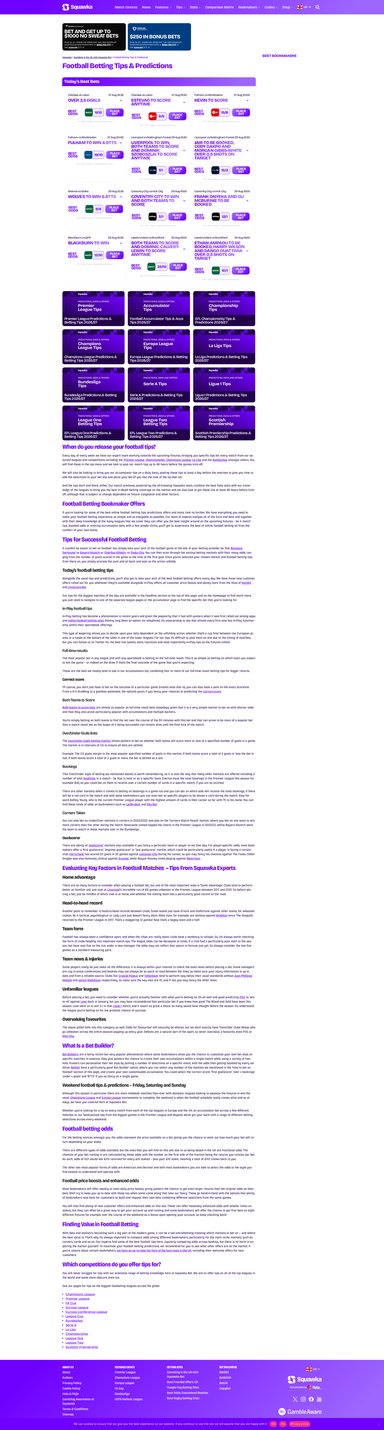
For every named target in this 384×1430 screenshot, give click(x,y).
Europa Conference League (86, 1312)
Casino (270, 7)
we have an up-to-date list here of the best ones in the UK (154, 1250)
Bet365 (224, 1372)
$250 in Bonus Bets (155, 37)
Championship (155, 460)
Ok (273, 1423)
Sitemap (68, 1414)
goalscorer (96, 845)
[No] (379, 1424)
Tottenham (151, 976)
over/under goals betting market (89, 741)
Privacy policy (299, 1423)
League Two (75, 1342)
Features (161, 7)
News (146, 7)
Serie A (71, 1325)
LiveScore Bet (77, 587)
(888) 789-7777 (104, 45)
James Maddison (89, 980)
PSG (242, 997)
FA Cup (71, 1303)
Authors (67, 1377)
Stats (194, 7)
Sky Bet (152, 804)
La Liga (196, 460)
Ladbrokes (133, 804)
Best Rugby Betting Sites (183, 1398)
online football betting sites (86, 620)
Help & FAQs (70, 1394)
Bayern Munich (90, 552)
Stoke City (137, 552)
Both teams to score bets (78, 707)
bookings (89, 778)
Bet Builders (70, 1054)
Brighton (221, 915)
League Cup (74, 1316)
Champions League (178, 460)
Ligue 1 (117, 1006)
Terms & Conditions (75, 1409)
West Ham (193, 858)
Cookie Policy (71, 1388)
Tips (179, 7)
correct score (212, 691)
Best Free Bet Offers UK (182, 1382)
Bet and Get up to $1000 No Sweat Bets (91, 33)
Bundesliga (220, 460)
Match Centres (126, 7)
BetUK (223, 1383)
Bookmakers (247, 7)
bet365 (246, 583)
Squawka (67, 57)
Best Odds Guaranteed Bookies (187, 1393)
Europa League (111, 1098)
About (66, 1372)
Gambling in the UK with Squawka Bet (92, 57)
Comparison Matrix (219, 7)
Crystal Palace (128, 976)
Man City (68, 1036)
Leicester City (148, 854)
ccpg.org (73, 47)
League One (74, 1338)
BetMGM (225, 1377)
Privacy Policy (71, 1383)
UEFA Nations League (128, 1399)
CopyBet (225, 1388)
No (283, 1423)
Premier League (134, 460)
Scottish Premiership (82, 1347)
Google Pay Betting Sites (183, 1387)
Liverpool (113, 890)
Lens (84, 1001)
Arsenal (123, 858)
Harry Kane (76, 854)
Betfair (75, 1067)
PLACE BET (114, 112)
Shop (286, 7)
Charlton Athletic (115, 552)
